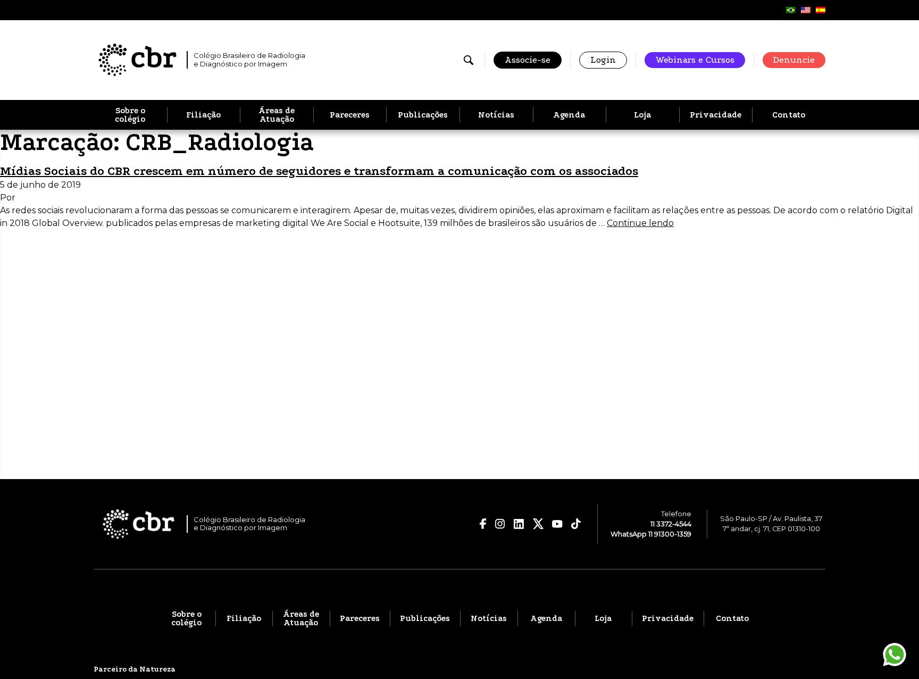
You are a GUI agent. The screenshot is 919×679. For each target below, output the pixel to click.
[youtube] (557, 524)
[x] (538, 523)
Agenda (569, 115)
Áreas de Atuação (276, 115)
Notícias (496, 115)
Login (603, 60)
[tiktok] (576, 523)
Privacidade (715, 115)
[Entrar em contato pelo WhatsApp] (894, 654)
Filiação (203, 115)
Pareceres (350, 115)
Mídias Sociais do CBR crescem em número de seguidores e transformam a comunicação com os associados (319, 171)
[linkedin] (519, 524)
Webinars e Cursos (694, 60)
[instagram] (500, 523)
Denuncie (794, 60)
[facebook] (483, 523)
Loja (642, 115)
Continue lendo (640, 223)
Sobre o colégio (130, 115)
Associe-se (527, 60)
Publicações (423, 115)
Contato (788, 115)
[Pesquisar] (468, 60)
